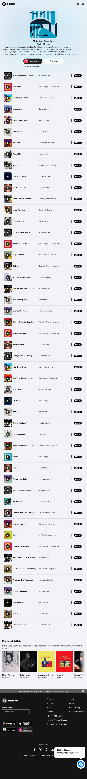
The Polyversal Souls (47, 513)
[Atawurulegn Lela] (8, 479)
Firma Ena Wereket (20, 120)
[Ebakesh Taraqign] (8, 591)
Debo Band (43, 131)
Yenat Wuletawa (19, 210)
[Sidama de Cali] (8, 502)
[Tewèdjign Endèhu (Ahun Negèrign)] (8, 378)
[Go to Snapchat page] (52, 749)
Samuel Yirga (44, 120)
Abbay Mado (18, 154)
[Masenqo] (8, 165)
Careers (50, 711)
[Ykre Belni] (8, 389)
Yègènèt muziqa (19, 524)
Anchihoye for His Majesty (23, 277)
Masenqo (16, 165)
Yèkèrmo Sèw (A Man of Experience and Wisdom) (32, 557)
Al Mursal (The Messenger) (23, 580)
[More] (71, 75)
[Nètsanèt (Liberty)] (8, 625)
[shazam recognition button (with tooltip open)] (81, 764)
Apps (49, 707)
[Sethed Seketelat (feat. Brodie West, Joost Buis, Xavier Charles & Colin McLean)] (8, 322)
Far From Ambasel (20, 434)
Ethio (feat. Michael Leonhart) (24, 569)
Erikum (15, 614)
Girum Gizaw (43, 221)
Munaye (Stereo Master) (22, 356)
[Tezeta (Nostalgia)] (8, 423)
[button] (83, 4)
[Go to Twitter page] (40, 749)
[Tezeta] (8, 535)
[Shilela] (8, 457)
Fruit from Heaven (20, 176)
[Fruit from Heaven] (8, 176)
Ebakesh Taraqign (20, 591)
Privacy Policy (74, 707)
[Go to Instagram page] (46, 749)
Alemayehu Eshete (46, 98)
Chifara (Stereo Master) (22, 232)
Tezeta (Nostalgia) (20, 423)
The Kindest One (19, 187)
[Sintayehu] (8, 87)
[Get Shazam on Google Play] (9, 723)
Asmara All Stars (45, 389)
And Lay (16, 412)
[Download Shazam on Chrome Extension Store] (9, 730)
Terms (71, 703)
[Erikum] (8, 614)
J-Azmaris (42, 434)
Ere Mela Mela (18, 221)
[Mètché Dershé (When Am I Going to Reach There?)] (8, 289)
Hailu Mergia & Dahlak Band (49, 87)
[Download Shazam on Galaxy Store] (25, 730)
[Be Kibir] (8, 266)
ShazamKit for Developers (57, 724)
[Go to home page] (10, 701)
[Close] (84, 690)
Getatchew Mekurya (46, 143)
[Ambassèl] (8, 143)
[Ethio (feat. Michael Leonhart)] (8, 569)
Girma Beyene (44, 109)
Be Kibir (16, 266)
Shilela (15, 457)
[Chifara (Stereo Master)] (8, 232)
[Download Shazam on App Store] (25, 723)
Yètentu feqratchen (20, 98)
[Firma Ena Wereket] (8, 120)
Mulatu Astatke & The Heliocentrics (52, 165)
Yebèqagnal (17, 109)
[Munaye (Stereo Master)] (8, 356)
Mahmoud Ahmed (45, 311)
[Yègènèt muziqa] (8, 524)
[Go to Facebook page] (34, 749)
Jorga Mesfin (44, 187)
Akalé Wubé (43, 614)
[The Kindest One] (8, 188)
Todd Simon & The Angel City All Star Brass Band (57, 501)
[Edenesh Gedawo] (8, 311)
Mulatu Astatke (44, 75)
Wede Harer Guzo (20, 244)
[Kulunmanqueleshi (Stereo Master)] (8, 75)
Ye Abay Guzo (18, 344)
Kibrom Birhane (44, 176)
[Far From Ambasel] (8, 434)
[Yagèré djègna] (8, 255)
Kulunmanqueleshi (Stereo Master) (26, 75)
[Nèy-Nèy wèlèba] (8, 367)
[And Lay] (8, 412)
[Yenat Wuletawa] (8, 210)
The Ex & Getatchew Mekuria (50, 322)
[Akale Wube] (8, 132)
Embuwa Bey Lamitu (21, 546)
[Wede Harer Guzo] (8, 244)
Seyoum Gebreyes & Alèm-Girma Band (53, 255)
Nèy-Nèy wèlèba (19, 367)
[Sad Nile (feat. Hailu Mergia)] (8, 513)
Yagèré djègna (18, 255)
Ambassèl (17, 143)
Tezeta (15, 535)
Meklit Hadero (44, 154)
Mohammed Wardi (46, 580)
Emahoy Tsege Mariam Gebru (50, 199)
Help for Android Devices (57, 720)
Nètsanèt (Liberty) (20, 625)
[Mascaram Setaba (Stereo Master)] (8, 490)
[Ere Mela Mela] (8, 221)
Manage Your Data (76, 711)
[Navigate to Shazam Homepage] (8, 4)
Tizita (15, 468)
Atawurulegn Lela (20, 479)
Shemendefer (18, 602)
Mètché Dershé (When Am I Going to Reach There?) (33, 288)
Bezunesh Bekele (45, 210)
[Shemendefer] (8, 602)
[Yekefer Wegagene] (8, 300)
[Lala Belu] (8, 401)
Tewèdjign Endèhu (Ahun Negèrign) (27, 378)
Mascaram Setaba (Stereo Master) (26, 490)
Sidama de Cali (18, 501)
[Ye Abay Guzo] (8, 345)
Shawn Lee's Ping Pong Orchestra (52, 569)
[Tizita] (8, 468)
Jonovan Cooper (45, 277)
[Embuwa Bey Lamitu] (8, 546)
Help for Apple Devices (56, 716)
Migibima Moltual (19, 333)
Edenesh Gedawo (20, 311)
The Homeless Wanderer (22, 199)
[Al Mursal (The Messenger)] (8, 580)
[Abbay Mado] (8, 154)
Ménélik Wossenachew (47, 535)
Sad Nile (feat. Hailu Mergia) (24, 513)
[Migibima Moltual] (8, 333)
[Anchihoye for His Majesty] (8, 277)
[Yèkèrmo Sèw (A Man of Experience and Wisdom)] (8, 558)
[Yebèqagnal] (8, 109)
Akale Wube (17, 131)
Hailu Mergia (43, 400)
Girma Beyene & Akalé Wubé (50, 378)
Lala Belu (16, 400)
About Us (50, 703)
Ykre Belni (17, 389)
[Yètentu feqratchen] (8, 98)
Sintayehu (17, 87)
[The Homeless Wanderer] (8, 199)
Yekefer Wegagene (20, 300)
